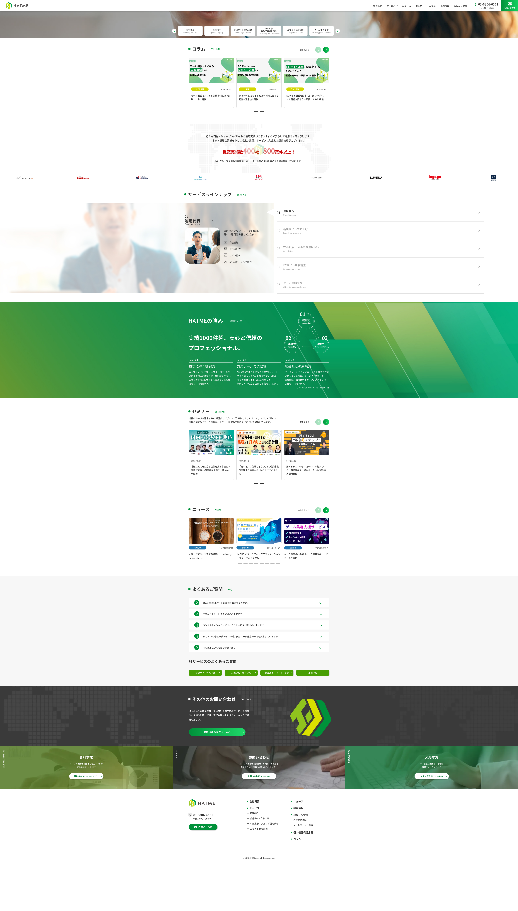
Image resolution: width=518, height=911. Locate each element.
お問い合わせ (509, 7)
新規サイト (259, 829)
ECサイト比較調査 (259, 839)
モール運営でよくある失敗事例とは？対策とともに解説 (211, 108)
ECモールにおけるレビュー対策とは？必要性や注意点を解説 (259, 108)
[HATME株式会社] (17, 5)
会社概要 (377, 5)
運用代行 (254, 824)
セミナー (420, 5)
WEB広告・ (264, 834)
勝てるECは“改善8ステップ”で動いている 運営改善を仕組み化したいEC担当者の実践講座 (306, 481)
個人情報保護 (303, 843)
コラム (432, 5)
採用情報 (444, 5)
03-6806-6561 (488, 4)
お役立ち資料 (300, 830)
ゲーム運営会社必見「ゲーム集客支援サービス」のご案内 (306, 566)
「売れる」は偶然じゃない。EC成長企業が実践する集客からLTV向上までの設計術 (259, 481)
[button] (326, 63)
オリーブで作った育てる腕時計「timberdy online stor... (210, 566)
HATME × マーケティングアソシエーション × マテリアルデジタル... (258, 566)
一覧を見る (303, 60)
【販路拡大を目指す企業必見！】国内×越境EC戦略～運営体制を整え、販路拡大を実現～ (211, 481)
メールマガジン (303, 835)
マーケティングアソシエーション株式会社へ (313, 399)
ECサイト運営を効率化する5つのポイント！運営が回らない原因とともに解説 (306, 108)
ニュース (406, 5)
